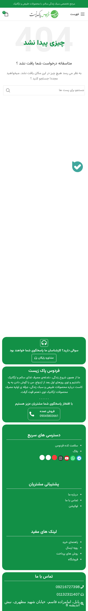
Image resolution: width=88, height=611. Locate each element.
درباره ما (73, 494)
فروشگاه (73, 559)
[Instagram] (60, 458)
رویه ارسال (72, 548)
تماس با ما (71, 500)
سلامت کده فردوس (66, 445)
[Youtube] (66, 458)
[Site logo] (44, 14)
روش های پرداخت (67, 553)
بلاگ (75, 451)
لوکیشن (73, 506)
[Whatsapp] (72, 458)
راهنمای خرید (70, 542)
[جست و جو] (8, 90)
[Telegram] (79, 458)
